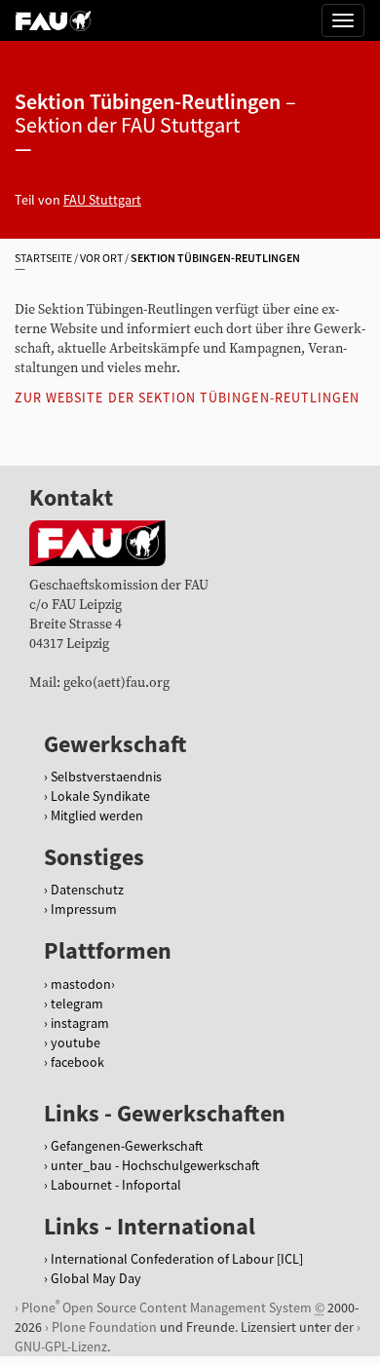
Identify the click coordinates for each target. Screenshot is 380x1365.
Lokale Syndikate (100, 796)
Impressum (84, 909)
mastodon (81, 984)
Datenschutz (87, 889)
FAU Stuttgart (102, 200)
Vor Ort (101, 257)
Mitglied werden (97, 815)
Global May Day (96, 1278)
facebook (77, 1062)
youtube (75, 1042)
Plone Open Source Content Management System (166, 1307)
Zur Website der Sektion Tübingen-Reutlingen (187, 397)
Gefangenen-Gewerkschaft (127, 1146)
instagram (80, 1023)
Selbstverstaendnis (106, 776)
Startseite (43, 257)
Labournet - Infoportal (116, 1185)
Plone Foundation (104, 1327)
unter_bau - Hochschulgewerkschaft (155, 1165)
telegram (77, 1003)
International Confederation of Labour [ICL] (177, 1259)
